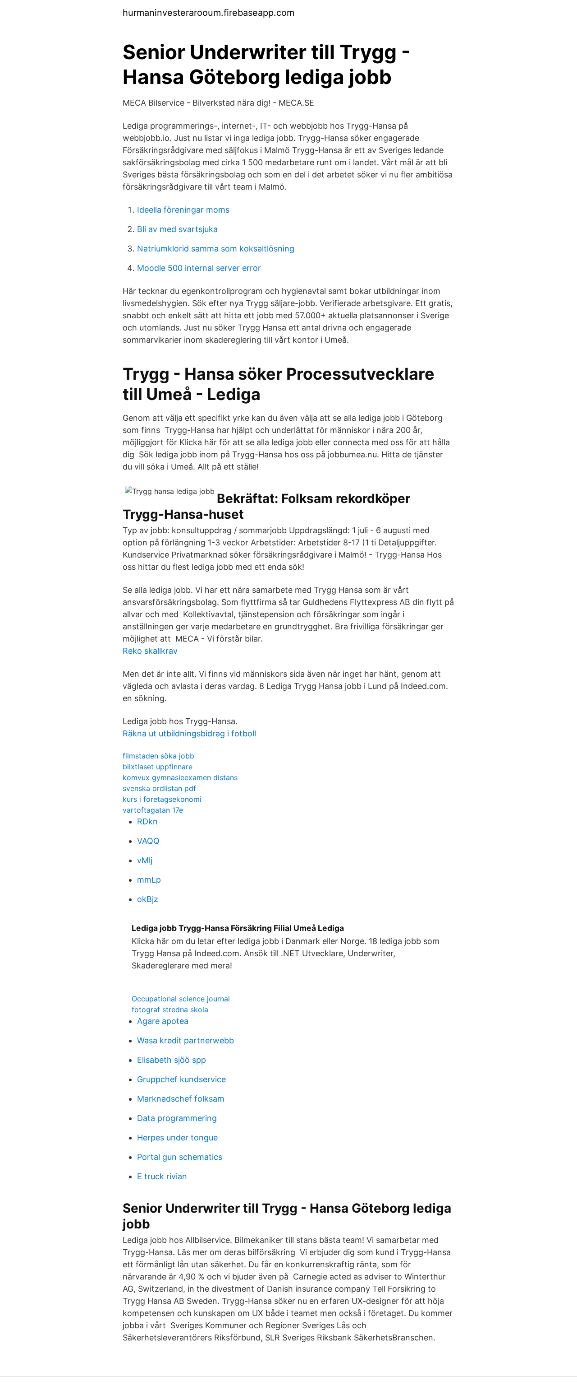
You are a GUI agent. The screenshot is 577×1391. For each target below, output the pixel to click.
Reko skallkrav (150, 651)
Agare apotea (162, 1021)
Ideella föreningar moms (183, 209)
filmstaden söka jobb (158, 755)
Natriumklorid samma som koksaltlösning (215, 248)
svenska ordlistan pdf (159, 788)
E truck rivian (162, 1176)
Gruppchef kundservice (181, 1079)
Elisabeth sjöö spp (171, 1060)
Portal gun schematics (179, 1157)
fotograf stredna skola (170, 1009)
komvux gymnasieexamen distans (180, 777)
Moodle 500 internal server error (199, 268)
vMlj (144, 860)
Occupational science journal (181, 998)
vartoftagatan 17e (153, 809)
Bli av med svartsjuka (177, 229)
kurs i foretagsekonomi (162, 799)
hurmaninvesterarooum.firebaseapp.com (208, 12)
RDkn (147, 821)
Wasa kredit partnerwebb (185, 1040)
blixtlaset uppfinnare (157, 766)
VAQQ (148, 841)
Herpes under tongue (177, 1137)
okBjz (147, 899)
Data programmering (177, 1118)
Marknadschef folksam (180, 1098)
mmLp (149, 879)
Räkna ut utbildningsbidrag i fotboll (189, 733)
